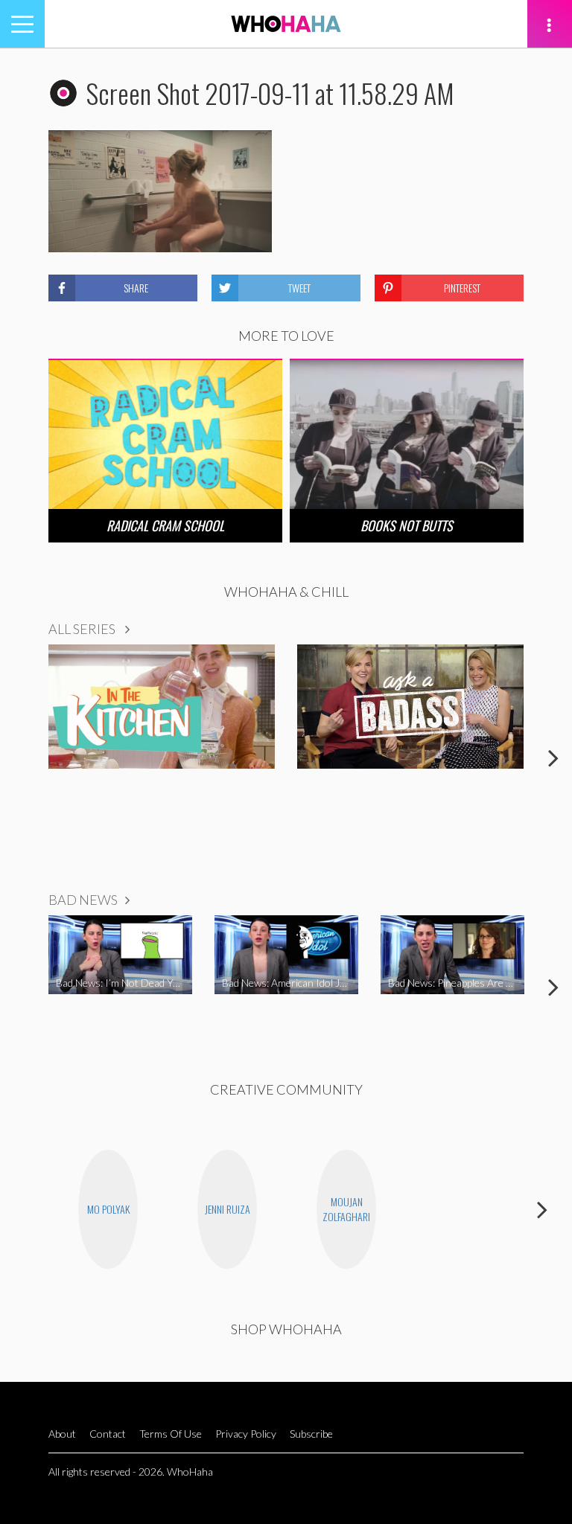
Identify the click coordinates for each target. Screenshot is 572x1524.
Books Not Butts (406, 525)
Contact (107, 1433)
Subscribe (311, 1433)
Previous (18, 757)
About (62, 1433)
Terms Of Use (170, 1433)
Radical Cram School (165, 525)
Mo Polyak (108, 1209)
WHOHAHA (286, 23)
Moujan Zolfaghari (346, 1209)
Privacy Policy (245, 1433)
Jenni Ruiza (227, 1209)
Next (553, 757)
